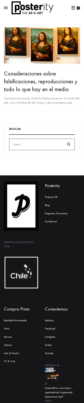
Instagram (50, 336)
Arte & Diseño (11, 353)
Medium (49, 320)
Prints (6, 328)
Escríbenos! (51, 221)
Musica (8, 336)
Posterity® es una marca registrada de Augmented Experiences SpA (58, 392)
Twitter (48, 345)
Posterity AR (51, 197)
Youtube (49, 353)
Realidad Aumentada (15, 320)
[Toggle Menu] (6, 8)
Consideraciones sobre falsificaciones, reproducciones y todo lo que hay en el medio (40, 81)
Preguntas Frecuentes (56, 213)
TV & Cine (9, 361)
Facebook (50, 328)
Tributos (8, 345)
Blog (47, 205)
